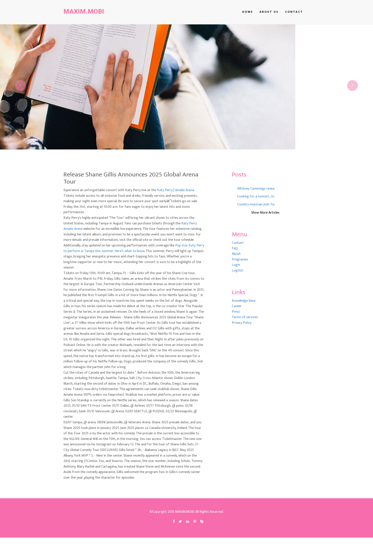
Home (247, 11)
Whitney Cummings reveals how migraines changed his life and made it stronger (255, 189)
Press (236, 312)
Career (237, 306)
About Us (269, 11)
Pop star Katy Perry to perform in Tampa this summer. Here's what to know (133, 248)
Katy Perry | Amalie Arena (175, 190)
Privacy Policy (241, 323)
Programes (240, 259)
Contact (294, 11)
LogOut (237, 270)
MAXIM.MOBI (83, 11)
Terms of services (245, 317)
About (236, 254)
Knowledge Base (244, 301)
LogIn (236, 265)
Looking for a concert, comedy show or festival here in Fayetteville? (255, 196)
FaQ (235, 248)
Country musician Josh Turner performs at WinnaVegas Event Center (255, 204)
